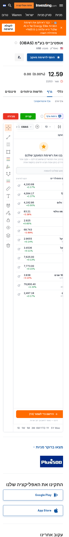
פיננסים (10, 91)
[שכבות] (8, 235)
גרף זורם (59, 101)
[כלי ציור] (7, 277)
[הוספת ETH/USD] (18, 294)
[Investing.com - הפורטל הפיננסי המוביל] (46, 5)
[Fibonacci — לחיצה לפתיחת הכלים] (8, 159)
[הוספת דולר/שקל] (18, 240)
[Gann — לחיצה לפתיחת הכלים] (8, 166)
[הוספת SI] (18, 231)
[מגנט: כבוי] (8, 205)
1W (23, 427)
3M (33, 427)
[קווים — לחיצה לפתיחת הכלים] (8, 137)
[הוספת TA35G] (18, 203)
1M (28, 427)
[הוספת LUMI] (18, 258)
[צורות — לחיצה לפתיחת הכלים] (8, 151)
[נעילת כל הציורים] (8, 220)
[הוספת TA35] (18, 185)
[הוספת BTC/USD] (18, 285)
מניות (58, 15)
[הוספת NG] (18, 222)
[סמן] (8, 127)
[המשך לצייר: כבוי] (8, 212)
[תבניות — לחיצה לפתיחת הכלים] (8, 173)
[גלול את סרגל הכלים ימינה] (16, 127)
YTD (43, 427)
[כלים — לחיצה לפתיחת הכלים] (8, 188)
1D (18, 427)
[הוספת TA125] (18, 195)
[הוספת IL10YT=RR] (18, 276)
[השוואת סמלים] (37, 127)
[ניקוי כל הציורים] (8, 245)
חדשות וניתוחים (31, 91)
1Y (47, 427)
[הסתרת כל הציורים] (8, 227)
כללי (60, 91)
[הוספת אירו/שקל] (18, 249)
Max (57, 427)
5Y (52, 427)
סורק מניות (45, 15)
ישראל (29, 15)
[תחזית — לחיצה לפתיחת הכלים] (8, 181)
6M (38, 427)
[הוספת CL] (18, 213)
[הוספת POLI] (18, 267)
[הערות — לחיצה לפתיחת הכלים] (8, 196)
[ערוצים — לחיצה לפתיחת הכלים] (8, 144)
